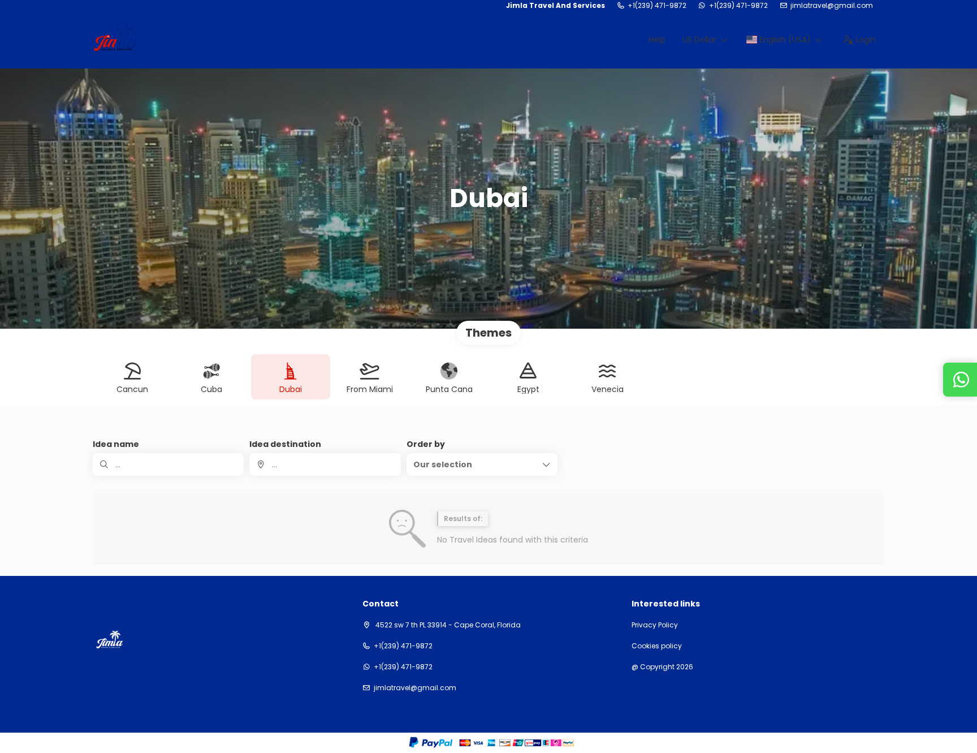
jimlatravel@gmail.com (831, 5)
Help (657, 39)
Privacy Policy (655, 625)
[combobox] (324, 464)
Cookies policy (657, 646)
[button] (482, 464)
